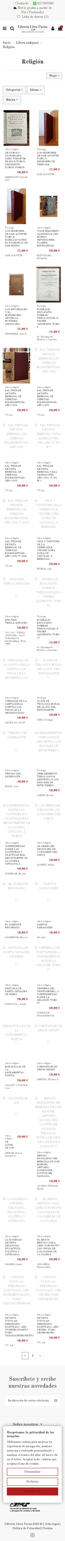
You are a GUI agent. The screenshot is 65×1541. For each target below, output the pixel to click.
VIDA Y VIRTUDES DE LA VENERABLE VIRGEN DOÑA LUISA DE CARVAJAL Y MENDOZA (48, 550)
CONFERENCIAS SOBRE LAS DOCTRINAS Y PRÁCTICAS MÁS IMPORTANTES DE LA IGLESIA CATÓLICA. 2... (16, 855)
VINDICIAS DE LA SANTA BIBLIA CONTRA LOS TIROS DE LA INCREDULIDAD (16, 707)
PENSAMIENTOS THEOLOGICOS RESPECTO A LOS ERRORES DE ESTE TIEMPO (47, 780)
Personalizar (32, 1471)
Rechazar (32, 1481)
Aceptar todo (32, 1491)
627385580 (45, 3)
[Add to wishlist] (27, 116)
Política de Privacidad (26, 1528)
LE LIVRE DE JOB (9, 1145)
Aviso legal (52, 1524)
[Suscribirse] (55, 1401)
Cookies (48, 1528)
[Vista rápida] (27, 123)
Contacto (22, 3)
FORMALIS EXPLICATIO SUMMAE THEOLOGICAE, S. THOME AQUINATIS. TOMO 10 (48, 629)
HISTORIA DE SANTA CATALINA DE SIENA (16, 991)
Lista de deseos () (34, 17)
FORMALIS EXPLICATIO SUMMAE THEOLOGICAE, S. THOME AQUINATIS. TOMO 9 (48, 318)
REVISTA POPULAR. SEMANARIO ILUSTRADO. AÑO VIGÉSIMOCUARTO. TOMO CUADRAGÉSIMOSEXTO (19, 1327)
